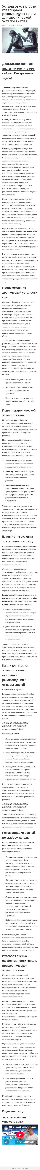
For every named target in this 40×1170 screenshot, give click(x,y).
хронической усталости (27, 154)
